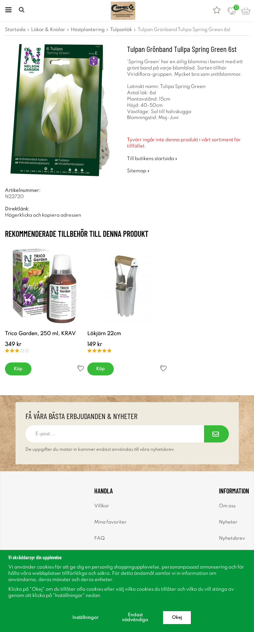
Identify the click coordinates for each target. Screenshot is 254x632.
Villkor (101, 506)
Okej (177, 617)
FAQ (99, 538)
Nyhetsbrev (232, 538)
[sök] (22, 10)
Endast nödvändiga (135, 617)
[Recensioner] (216, 10)
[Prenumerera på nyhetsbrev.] (216, 433)
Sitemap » (138, 171)
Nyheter (228, 522)
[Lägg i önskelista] (80, 368)
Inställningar (85, 617)
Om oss (227, 506)
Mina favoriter (110, 522)
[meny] (7, 10)
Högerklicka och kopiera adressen (43, 215)
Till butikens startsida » (152, 158)
